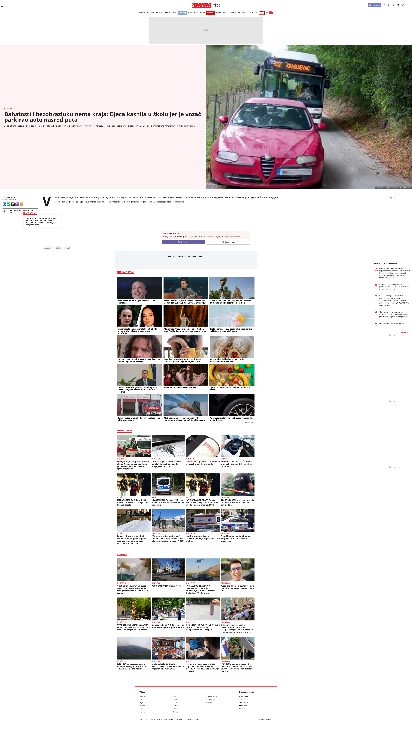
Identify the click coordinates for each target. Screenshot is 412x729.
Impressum (143, 719)
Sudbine (218, 13)
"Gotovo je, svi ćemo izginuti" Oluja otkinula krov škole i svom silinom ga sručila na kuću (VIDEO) (168, 538)
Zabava (202, 13)
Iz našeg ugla (252, 13)
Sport (174, 696)
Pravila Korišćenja (167, 719)
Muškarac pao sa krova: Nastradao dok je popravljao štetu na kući (203, 538)
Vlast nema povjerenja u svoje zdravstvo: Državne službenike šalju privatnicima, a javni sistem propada (132, 589)
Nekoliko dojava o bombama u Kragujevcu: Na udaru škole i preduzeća (235, 538)
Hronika (174, 13)
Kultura (234, 13)
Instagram (244, 703)
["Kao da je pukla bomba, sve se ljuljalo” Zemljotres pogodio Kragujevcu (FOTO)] (168, 446)
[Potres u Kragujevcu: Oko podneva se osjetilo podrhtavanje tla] (203, 446)
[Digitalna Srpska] (261, 13)
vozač (68, 248)
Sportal (210, 13)
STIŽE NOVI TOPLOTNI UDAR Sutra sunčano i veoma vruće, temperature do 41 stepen (203, 627)
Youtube (244, 706)
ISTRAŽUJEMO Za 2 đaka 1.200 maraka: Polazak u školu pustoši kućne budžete (132, 502)
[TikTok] (403, 5)
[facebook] (384, 5)
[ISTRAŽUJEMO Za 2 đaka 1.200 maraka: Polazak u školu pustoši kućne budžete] (134, 484)
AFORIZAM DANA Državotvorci (166, 586)
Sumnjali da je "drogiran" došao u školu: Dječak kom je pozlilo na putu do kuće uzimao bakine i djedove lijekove (133, 465)
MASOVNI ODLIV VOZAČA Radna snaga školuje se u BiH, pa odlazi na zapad (236, 464)
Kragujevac (48, 248)
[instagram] (393, 5)
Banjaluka (242, 13)
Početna (142, 13)
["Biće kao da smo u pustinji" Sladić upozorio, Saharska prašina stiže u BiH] (237, 569)
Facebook (244, 696)
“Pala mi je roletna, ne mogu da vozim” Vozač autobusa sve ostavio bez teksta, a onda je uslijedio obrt (41, 221)
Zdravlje (183, 13)
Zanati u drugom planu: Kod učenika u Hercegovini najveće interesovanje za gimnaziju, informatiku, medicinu (131, 540)
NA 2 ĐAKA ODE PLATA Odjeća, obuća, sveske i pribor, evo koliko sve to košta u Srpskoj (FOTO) (202, 502)
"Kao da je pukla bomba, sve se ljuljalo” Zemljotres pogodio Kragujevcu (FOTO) (167, 464)
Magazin (226, 13)
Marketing (154, 719)
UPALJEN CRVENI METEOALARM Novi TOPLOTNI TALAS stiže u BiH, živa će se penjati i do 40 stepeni (134, 627)
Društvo (167, 13)
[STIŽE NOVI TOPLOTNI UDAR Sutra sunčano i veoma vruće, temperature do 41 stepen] (203, 609)
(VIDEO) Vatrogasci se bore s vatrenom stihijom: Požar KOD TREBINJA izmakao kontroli (132, 666)
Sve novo (404, 332)
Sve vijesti (150, 13)
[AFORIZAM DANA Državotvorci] (168, 569)
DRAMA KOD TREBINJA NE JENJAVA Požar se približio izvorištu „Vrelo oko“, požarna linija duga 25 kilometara (200, 589)
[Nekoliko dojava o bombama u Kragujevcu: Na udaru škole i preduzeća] (237, 520)
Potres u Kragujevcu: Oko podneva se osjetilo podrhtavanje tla (203, 462)
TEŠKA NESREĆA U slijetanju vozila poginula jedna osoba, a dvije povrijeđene (237, 502)
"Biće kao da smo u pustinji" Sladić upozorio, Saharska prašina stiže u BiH (237, 588)
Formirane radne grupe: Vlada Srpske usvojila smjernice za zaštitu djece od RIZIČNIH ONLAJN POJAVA (202, 667)
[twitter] (389, 5)
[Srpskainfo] (206, 5)
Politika (159, 13)
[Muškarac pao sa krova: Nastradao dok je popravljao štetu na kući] (203, 520)
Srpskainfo (11, 197)
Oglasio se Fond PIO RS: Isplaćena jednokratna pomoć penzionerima (168, 626)
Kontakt (179, 719)
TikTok (243, 709)
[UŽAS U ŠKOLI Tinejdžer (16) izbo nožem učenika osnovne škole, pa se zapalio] (168, 484)
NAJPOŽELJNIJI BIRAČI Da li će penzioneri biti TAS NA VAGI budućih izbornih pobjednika (394, 286)
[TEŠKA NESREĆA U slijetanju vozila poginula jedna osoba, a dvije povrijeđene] (237, 484)
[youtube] (398, 5)
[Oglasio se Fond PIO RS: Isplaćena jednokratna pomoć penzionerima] (168, 609)
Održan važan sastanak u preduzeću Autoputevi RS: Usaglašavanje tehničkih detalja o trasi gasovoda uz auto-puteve (237, 628)
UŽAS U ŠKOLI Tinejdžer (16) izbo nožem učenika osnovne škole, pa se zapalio (168, 502)
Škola (59, 248)
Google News (230, 242)
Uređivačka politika (192, 719)
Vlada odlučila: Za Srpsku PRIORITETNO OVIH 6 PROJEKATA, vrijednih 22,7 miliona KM (168, 666)
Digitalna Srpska (211, 696)
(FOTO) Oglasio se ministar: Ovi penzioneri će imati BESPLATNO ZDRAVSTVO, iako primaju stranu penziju (237, 667)
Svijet (196, 13)
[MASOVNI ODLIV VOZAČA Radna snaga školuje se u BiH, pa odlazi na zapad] (237, 446)
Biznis (190, 13)
